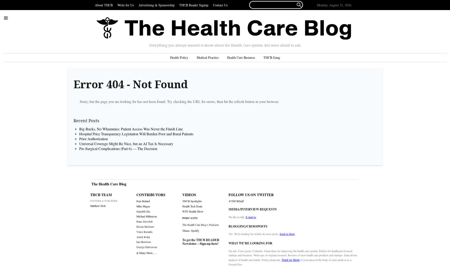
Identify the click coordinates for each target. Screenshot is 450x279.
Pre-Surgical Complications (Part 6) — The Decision (118, 148)
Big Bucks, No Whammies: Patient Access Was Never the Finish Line (131, 128)
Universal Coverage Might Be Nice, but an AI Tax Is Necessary (126, 143)
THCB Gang (271, 57)
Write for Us (125, 5)
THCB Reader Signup (193, 5)
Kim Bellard (143, 201)
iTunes (186, 230)
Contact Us (220, 5)
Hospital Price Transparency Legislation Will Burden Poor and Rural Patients (138, 133)
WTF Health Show (192, 211)
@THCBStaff (236, 201)
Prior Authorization (93, 138)
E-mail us (251, 217)
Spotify (195, 230)
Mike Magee (143, 206)
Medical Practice (208, 57)
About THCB (104, 5)
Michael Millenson (146, 216)
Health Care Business (241, 57)
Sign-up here (209, 243)
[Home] (224, 28)
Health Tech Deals (192, 206)
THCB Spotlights (192, 201)
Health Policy (179, 57)
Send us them (287, 234)
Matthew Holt (97, 206)
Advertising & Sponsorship (157, 5)
